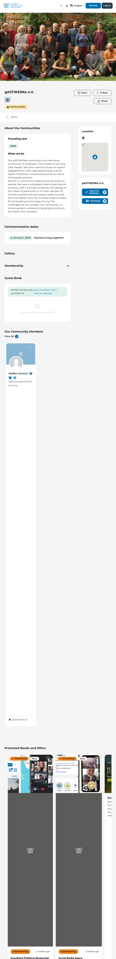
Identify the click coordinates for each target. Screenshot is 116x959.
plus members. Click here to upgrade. (45, 292)
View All (9, 336)
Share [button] (104, 101)
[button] (66, 5)
